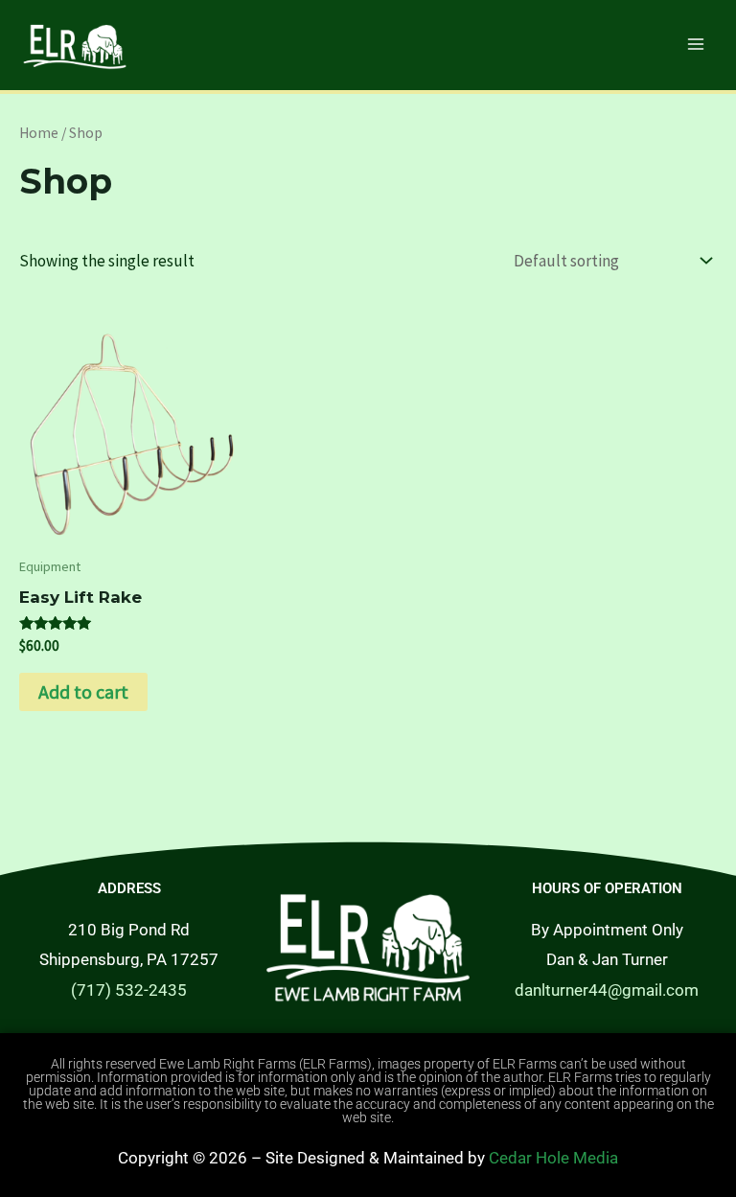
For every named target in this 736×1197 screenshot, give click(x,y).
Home (38, 133)
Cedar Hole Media (553, 1157)
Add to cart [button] (83, 691)
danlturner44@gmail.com (607, 990)
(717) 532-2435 (129, 990)
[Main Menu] (696, 44)
